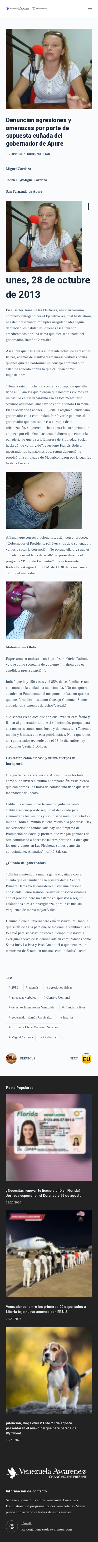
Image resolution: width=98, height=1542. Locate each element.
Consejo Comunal (57, 997)
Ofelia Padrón (51, 1037)
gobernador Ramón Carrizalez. (31, 1017)
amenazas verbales (22, 997)
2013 (13, 987)
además (32, 987)
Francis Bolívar (73, 1007)
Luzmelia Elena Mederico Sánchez (33, 1027)
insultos (66, 1017)
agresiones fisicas (59, 987)
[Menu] (90, 8)
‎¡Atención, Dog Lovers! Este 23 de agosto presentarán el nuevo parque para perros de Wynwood (41, 1428)
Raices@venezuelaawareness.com (46, 1529)
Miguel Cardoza (21, 1037)
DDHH (31, 154)
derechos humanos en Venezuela (31, 1007)
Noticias (43, 154)
